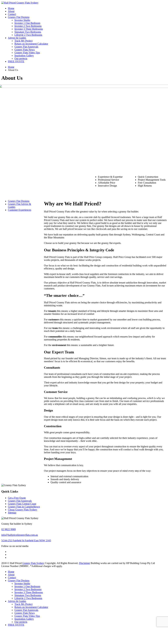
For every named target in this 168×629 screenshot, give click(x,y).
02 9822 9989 (8, 529)
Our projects (20, 58)
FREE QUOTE (16, 61)
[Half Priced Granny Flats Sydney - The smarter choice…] (19, 2)
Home (11, 8)
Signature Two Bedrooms (27, 32)
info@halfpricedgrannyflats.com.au (19, 535)
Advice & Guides (17, 37)
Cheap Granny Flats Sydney (22, 509)
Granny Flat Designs (18, 17)
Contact (12, 14)
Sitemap (12, 512)
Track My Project (23, 40)
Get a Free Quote (17, 497)
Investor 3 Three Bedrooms (28, 29)
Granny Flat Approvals (26, 46)
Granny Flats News (24, 49)
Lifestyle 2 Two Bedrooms (28, 34)
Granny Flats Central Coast (22, 503)
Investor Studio (22, 20)
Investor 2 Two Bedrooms (28, 26)
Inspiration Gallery (24, 55)
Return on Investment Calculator (31, 43)
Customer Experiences (19, 210)
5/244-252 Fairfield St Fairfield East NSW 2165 (26, 540)
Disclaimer (84, 563)
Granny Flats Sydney (33, 563)
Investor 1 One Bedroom (27, 23)
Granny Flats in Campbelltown (24, 506)
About (11, 11)
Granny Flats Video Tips (27, 52)
